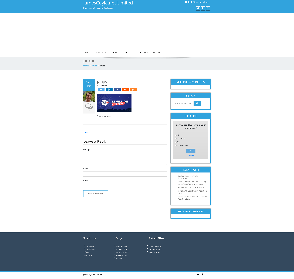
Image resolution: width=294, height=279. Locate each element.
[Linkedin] (109, 89)
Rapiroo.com (154, 252)
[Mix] (133, 89)
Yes (178, 142)
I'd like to (181, 138)
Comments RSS (122, 255)
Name (86, 169)
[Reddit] (125, 89)
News (127, 52)
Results (191, 155)
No (178, 135)
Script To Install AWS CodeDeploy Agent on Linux (192, 197)
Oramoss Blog (155, 246)
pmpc (94, 65)
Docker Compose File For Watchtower (188, 177)
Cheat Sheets (101, 52)
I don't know (182, 145)
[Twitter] (101, 89)
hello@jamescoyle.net (199, 2)
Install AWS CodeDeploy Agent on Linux (192, 192)
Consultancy (142, 52)
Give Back (88, 255)
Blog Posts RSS (122, 252)
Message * (87, 149)
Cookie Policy (89, 249)
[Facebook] (117, 89)
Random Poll (121, 249)
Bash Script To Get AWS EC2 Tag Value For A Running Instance (192, 183)
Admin (119, 258)
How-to (116, 52)
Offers (156, 52)
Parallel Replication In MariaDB (191, 187)
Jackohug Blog (155, 249)
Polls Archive (121, 246)
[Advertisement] (147, 32)
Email (85, 180)
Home (86, 52)
